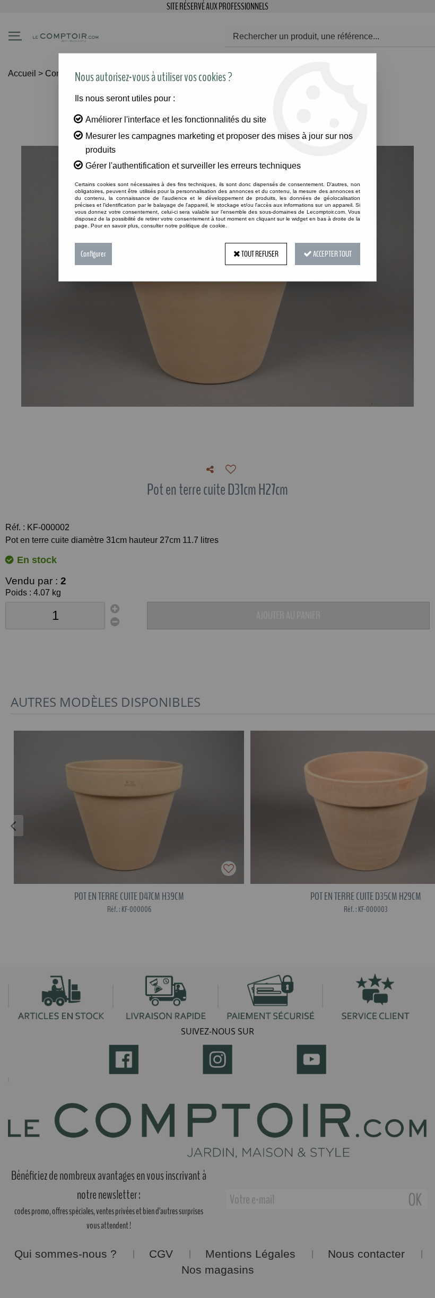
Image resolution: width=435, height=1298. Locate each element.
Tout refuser (259, 254)
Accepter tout (332, 254)
